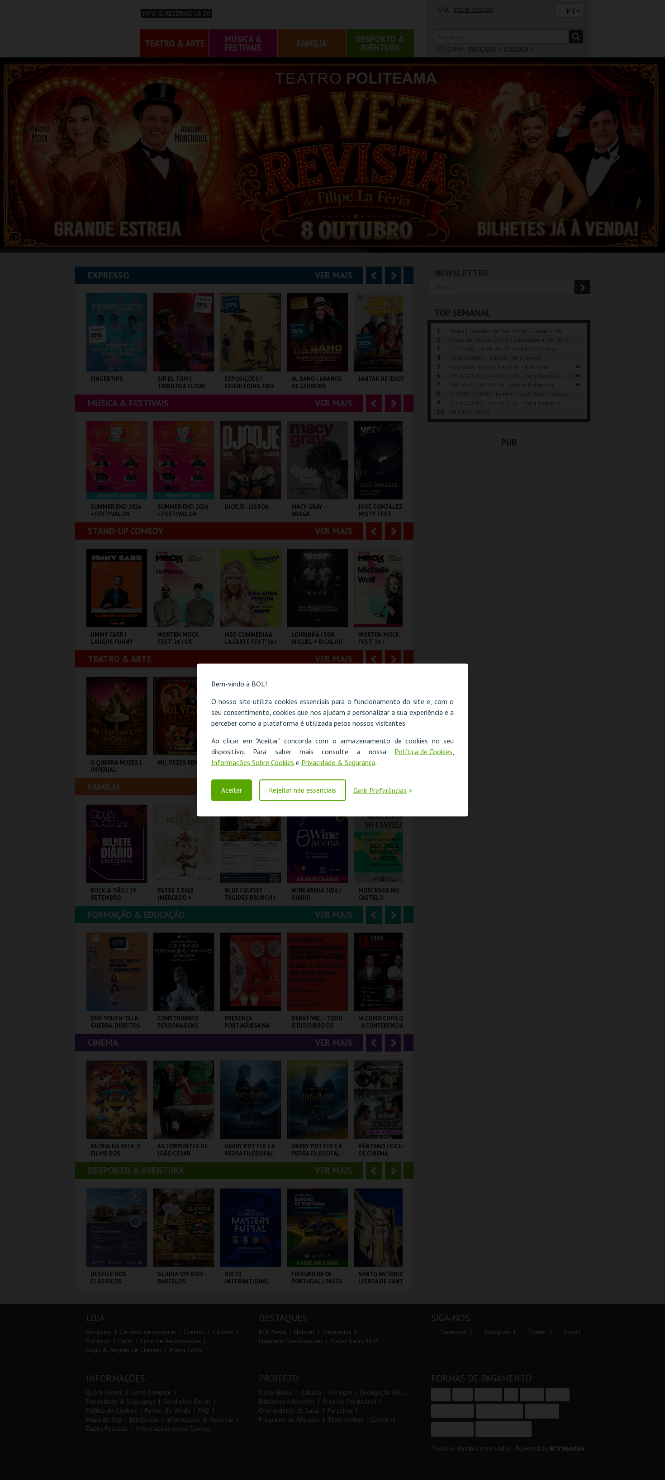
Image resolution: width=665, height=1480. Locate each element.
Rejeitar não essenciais (302, 790)
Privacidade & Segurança (338, 761)
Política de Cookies (423, 751)
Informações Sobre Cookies (252, 761)
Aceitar (231, 790)
